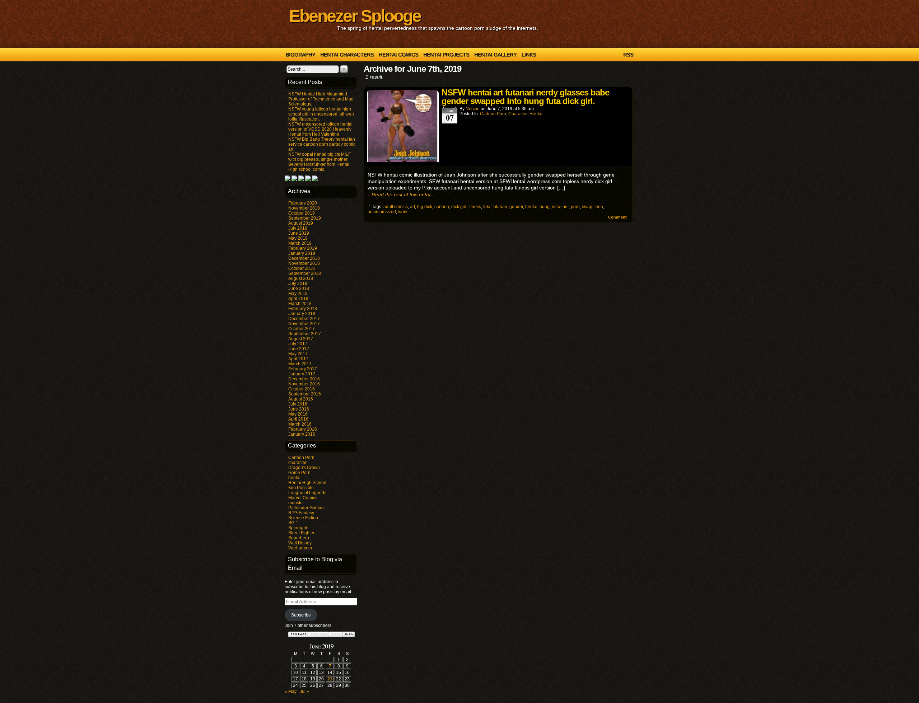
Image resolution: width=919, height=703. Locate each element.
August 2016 (300, 399)
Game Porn (299, 472)
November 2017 (304, 323)
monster (296, 502)
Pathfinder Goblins (306, 507)
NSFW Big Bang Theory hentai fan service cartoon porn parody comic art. (321, 144)
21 (329, 678)
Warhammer (300, 547)
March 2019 (300, 243)
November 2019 (304, 208)
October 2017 (301, 328)
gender (516, 206)
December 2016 (304, 378)
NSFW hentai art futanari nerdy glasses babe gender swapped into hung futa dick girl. (525, 97)
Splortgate (298, 527)
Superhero (298, 537)
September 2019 (304, 218)
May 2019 (298, 238)
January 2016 (301, 434)
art (412, 206)
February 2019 (302, 248)
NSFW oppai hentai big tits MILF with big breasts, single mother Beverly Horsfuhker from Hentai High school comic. (319, 162)
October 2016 (301, 389)
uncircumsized (382, 211)
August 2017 (300, 338)
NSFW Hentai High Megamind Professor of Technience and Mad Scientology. (321, 99)
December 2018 (304, 258)
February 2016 (302, 429)
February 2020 (302, 203)
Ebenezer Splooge (355, 15)
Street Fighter (301, 532)
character (297, 462)
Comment (618, 217)
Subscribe (301, 615)
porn (575, 206)
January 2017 (301, 373)
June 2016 (298, 409)
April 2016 (298, 419)
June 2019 (298, 233)
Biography (300, 54)
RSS (628, 54)
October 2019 (301, 213)
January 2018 (301, 313)
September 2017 (304, 333)
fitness (474, 206)
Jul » (304, 691)
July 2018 (297, 283)
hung (545, 206)
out (566, 206)
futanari (500, 206)
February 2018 (302, 308)
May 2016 (298, 414)
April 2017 (298, 358)
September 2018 (304, 273)
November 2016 (304, 383)
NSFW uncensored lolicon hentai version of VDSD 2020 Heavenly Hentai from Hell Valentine (320, 129)
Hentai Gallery (495, 54)
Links (529, 54)
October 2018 (301, 268)
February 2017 (302, 368)
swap (587, 206)
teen (598, 206)
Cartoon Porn (301, 457)
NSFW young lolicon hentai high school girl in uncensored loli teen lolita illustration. (321, 114)
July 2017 (297, 343)
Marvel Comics (302, 497)
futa (486, 206)
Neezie (473, 108)
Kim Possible (301, 487)
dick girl (458, 206)
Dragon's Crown (304, 467)
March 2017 (300, 363)
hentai (294, 477)
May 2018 (298, 293)
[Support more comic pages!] (287, 179)
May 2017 (298, 353)
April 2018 (298, 298)
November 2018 (304, 263)
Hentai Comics (398, 54)
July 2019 (297, 228)
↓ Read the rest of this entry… (401, 194)
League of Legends (307, 492)
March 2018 (300, 303)
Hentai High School (307, 482)
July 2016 (297, 404)
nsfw (556, 206)
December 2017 (304, 318)
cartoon (441, 206)
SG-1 (293, 522)
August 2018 (300, 278)
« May (291, 691)
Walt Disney (300, 542)
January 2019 (301, 253)
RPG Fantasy (301, 512)
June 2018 (298, 288)
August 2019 (300, 223)
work (402, 211)
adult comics (395, 206)
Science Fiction (303, 517)
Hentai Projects (446, 54)
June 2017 (298, 348)
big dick (424, 206)
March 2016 (300, 424)
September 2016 (304, 394)
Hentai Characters (347, 54)
